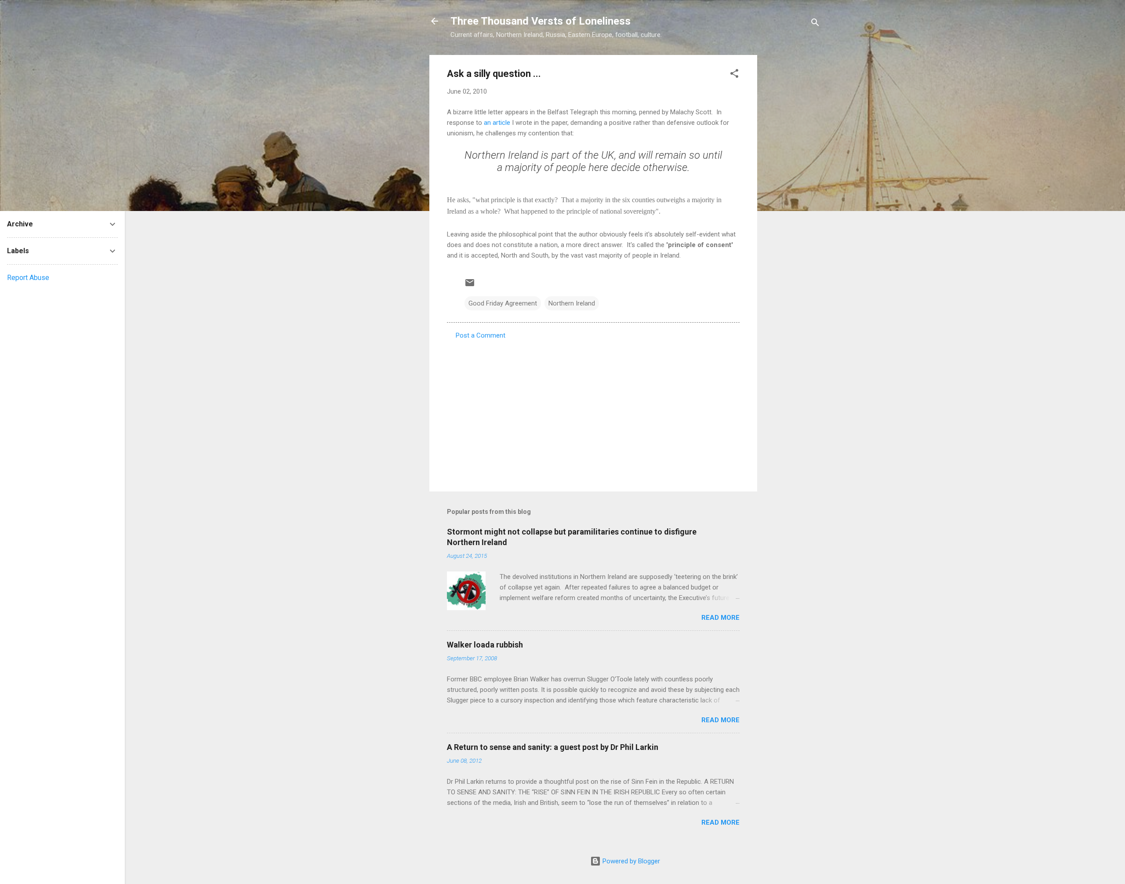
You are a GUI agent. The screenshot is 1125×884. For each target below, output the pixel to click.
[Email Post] (470, 286)
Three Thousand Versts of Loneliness (540, 21)
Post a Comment (480, 335)
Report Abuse (28, 277)
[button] (734, 75)
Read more (720, 618)
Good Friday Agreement (502, 303)
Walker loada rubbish (485, 644)
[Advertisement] (792, 187)
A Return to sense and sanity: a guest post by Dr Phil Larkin (552, 747)
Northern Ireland (571, 303)
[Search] (815, 24)
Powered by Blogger (630, 861)
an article (497, 123)
